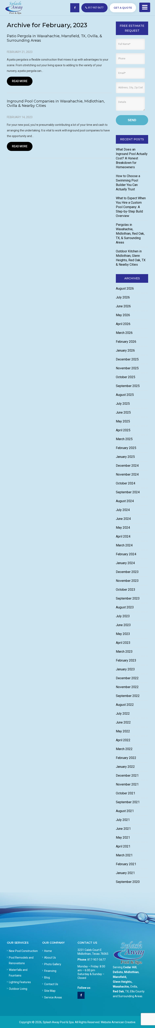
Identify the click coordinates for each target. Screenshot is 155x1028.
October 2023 (125, 589)
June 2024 (123, 519)
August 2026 (125, 288)
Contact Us (51, 984)
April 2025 (123, 430)
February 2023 (126, 660)
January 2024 (125, 563)
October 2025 (125, 377)
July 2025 (123, 404)
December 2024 (127, 466)
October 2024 (125, 483)
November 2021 (127, 784)
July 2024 (123, 510)
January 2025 (125, 457)
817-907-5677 (96, 7)
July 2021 (123, 820)
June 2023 (123, 625)
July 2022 (123, 713)
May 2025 (123, 421)
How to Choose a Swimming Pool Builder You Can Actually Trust (128, 182)
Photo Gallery (52, 964)
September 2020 (128, 882)
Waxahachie (121, 986)
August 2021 (125, 811)
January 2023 (125, 669)
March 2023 (124, 651)
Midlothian (131, 972)
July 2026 (123, 297)
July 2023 (123, 616)
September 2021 (128, 802)
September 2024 (128, 492)
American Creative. (124, 1022)
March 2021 (124, 855)
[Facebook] (81, 995)
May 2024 (123, 527)
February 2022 (126, 758)
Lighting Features (20, 982)
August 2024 (125, 501)
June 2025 (123, 412)
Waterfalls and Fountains (18, 972)
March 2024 (124, 545)
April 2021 (123, 846)
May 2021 (123, 837)
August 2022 (125, 705)
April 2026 (123, 324)
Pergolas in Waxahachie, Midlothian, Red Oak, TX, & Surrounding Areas (130, 233)
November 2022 (127, 687)
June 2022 (123, 722)
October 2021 (125, 793)
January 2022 (125, 767)
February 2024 (126, 554)
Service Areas (53, 997)
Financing (50, 970)
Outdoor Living (18, 988)
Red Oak (118, 991)
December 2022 (127, 678)
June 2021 (123, 829)
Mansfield (119, 976)
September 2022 (128, 696)
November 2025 (127, 368)
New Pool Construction (23, 951)
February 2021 (126, 864)
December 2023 (127, 572)
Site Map (50, 990)
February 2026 (126, 342)
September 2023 (128, 598)
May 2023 (123, 634)
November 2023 (127, 581)
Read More (19, 81)
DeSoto (118, 972)
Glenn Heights (122, 981)
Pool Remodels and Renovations (21, 960)
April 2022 (123, 740)
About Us (50, 957)
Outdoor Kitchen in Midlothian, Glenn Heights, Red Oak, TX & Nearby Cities (131, 257)
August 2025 (125, 395)
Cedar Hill (129, 967)
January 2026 (125, 350)
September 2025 (128, 386)
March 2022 (124, 749)
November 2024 (127, 474)
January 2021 (125, 873)
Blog (47, 977)
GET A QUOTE (123, 7)
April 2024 (123, 536)
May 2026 (123, 315)
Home (48, 951)
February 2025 (126, 448)
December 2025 (127, 359)
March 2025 (124, 439)
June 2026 (123, 306)
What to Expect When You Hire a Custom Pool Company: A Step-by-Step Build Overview (131, 207)
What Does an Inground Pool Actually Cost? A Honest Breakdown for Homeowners (132, 158)
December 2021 (127, 775)
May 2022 (123, 731)
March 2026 (124, 333)
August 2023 (125, 607)
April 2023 (123, 643)
